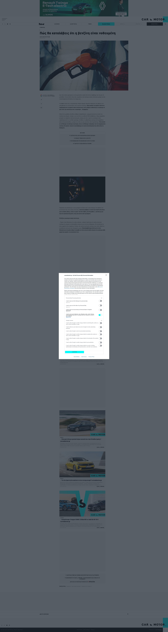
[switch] (100, 301)
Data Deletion (76, 356)
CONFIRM (74, 351)
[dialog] (84, 316)
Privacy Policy (91, 356)
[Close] (106, 275)
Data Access (84, 356)
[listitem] (84, 298)
